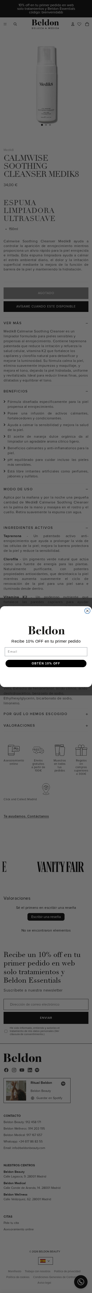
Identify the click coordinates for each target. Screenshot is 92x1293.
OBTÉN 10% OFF (46, 663)
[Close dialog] (87, 610)
